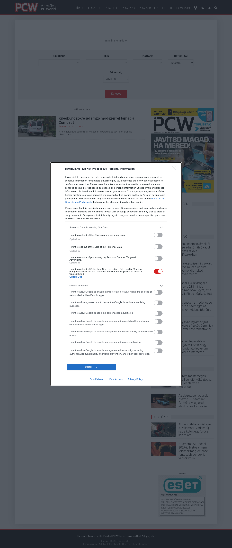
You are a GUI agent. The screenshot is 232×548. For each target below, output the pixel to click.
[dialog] (116, 274)
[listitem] (116, 227)
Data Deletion (97, 379)
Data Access (116, 379)
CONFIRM (91, 367)
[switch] (158, 235)
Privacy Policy (135, 379)
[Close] (175, 169)
